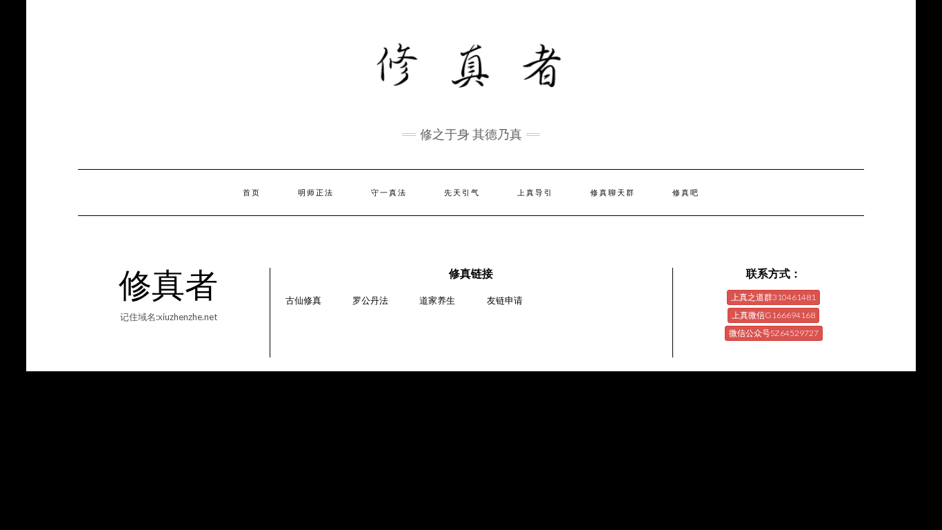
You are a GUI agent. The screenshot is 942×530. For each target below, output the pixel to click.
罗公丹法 (370, 300)
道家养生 (437, 300)
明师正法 (316, 192)
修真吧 (685, 192)
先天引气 (462, 192)
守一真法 (389, 192)
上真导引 (535, 192)
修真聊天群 (612, 192)
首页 (252, 192)
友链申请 (505, 300)
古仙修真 (303, 300)
